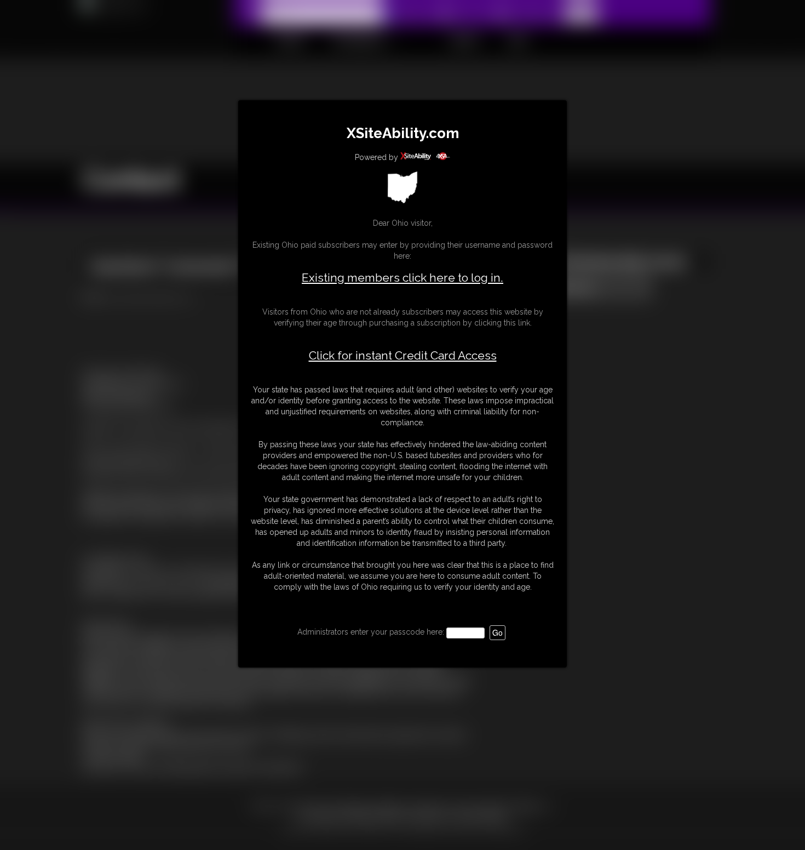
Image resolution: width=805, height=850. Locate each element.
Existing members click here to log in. (402, 277)
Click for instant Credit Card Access (403, 355)
